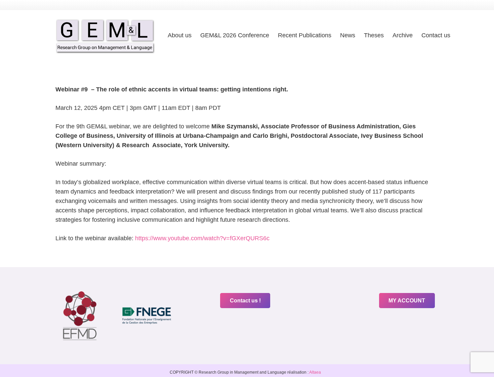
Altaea (314, 372)
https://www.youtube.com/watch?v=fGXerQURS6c (202, 238)
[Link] (105, 35)
